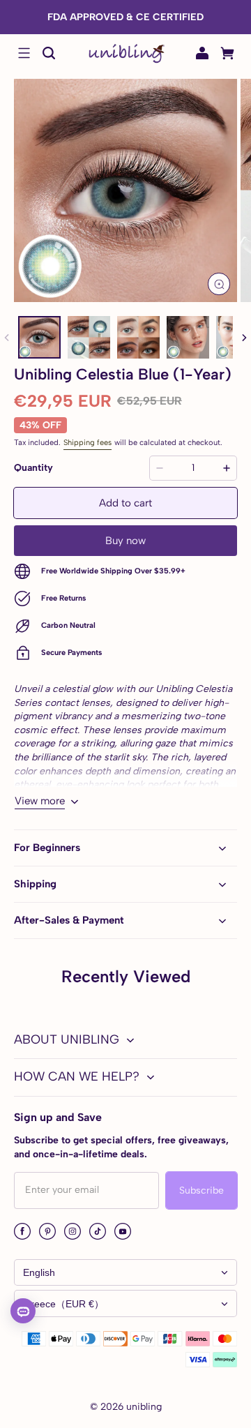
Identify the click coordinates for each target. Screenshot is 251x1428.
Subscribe (201, 1190)
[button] (23, 53)
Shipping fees (87, 442)
